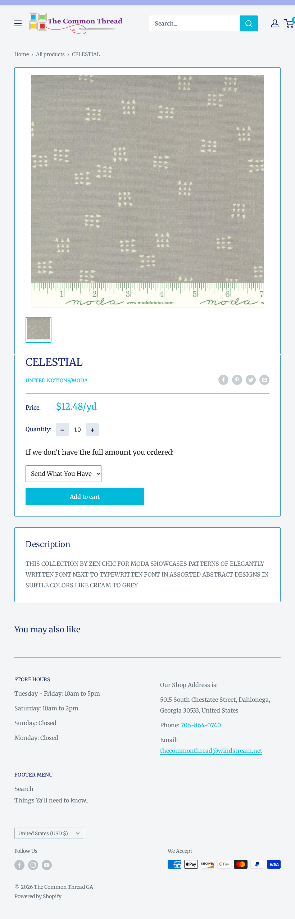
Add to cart (85, 496)
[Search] (249, 23)
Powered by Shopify (38, 896)
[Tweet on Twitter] (251, 379)
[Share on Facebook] (223, 379)
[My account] (274, 23)
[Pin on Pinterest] (237, 379)
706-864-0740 (201, 725)
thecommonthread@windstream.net (211, 750)
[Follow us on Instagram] (33, 865)
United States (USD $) (43, 834)
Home (21, 54)
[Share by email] (264, 379)
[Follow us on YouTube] (47, 865)
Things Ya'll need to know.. (51, 800)
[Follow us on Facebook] (19, 865)
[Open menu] (18, 23)
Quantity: (38, 429)
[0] (289, 23)
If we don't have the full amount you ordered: (100, 452)
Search (23, 788)
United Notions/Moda (57, 380)
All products (50, 54)
